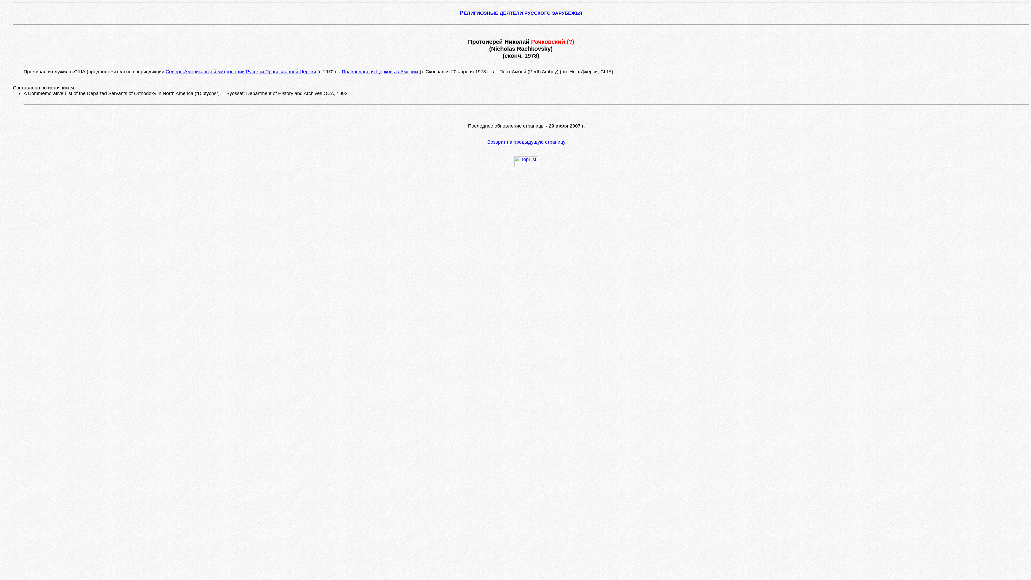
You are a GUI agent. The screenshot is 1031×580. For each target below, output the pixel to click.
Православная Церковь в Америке (381, 71)
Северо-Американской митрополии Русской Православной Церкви (241, 71)
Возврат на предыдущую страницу (526, 142)
